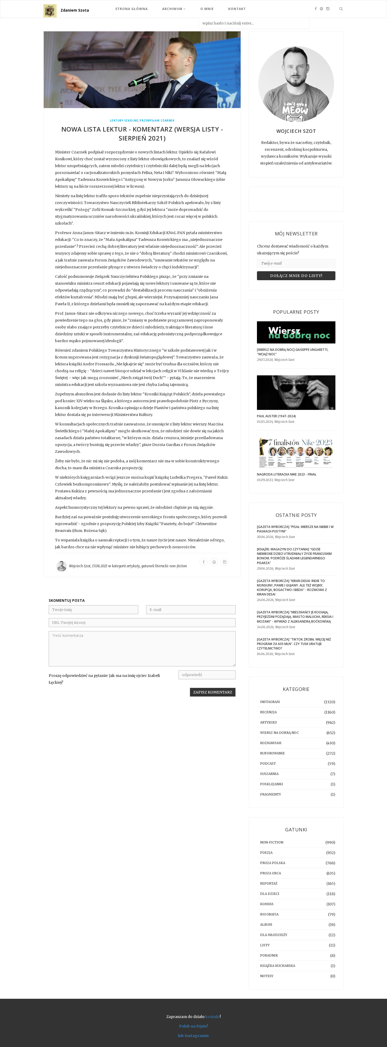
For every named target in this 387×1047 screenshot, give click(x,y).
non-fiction (178, 566)
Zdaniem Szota (75, 10)
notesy (266, 976)
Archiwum (172, 9)
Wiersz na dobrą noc (279, 733)
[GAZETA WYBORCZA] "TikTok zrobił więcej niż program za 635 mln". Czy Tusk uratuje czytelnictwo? (294, 644)
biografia (269, 914)
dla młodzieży (273, 935)
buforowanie (272, 753)
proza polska (272, 863)
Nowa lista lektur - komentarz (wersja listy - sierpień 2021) (142, 133)
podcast (268, 763)
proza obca (270, 873)
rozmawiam (270, 743)
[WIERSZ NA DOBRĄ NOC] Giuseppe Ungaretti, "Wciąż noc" (292, 351)
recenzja (268, 712)
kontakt (212, 1016)
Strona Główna (131, 9)
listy (265, 945)
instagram (270, 702)
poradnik (269, 955)
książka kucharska (277, 966)
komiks (267, 904)
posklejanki (271, 784)
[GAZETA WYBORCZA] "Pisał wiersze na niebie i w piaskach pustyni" (295, 529)
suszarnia (269, 774)
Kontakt (237, 9)
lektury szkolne (124, 120)
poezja (266, 853)
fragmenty (270, 794)
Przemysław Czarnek (157, 120)
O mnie (207, 9)
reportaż (268, 883)
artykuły (133, 566)
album (266, 925)
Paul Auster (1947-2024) (276, 416)
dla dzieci (269, 894)
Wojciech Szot (80, 566)
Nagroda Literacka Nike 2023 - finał (286, 474)
